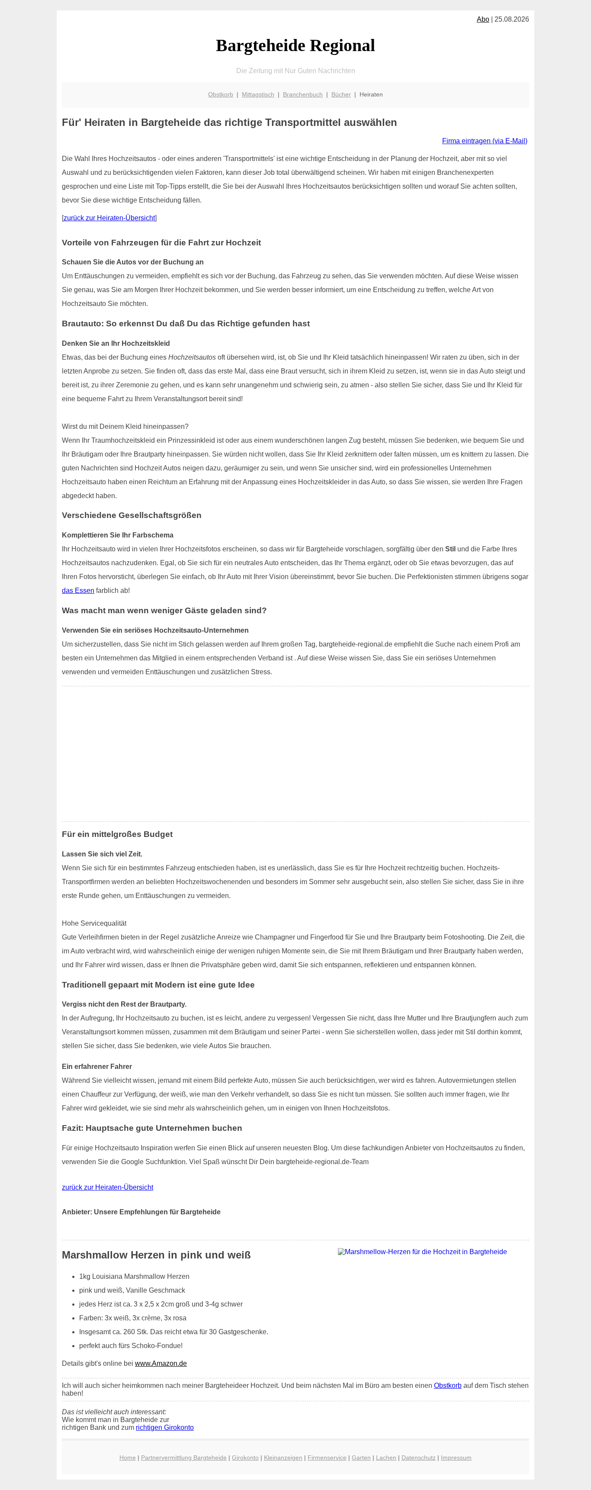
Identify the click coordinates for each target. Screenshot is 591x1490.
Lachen (386, 1457)
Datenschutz (418, 1457)
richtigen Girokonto (165, 1427)
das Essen (78, 590)
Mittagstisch (258, 94)
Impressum (456, 1457)
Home (127, 1457)
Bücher (341, 94)
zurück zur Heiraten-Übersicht (109, 218)
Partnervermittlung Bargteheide (184, 1457)
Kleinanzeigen (283, 1457)
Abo (483, 19)
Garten (361, 1457)
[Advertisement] (295, 753)
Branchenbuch (303, 94)
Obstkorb (220, 94)
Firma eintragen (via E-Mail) (484, 141)
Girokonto (245, 1457)
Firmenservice (327, 1457)
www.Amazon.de (161, 1363)
